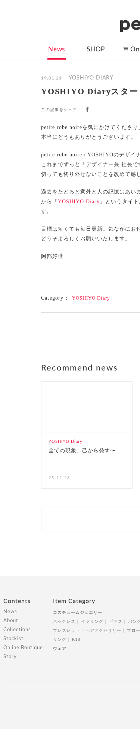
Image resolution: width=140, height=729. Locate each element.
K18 (76, 640)
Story (10, 656)
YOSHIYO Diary (79, 201)
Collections (17, 629)
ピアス (115, 622)
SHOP (96, 49)
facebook (87, 109)
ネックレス (64, 622)
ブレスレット (66, 630)
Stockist (13, 638)
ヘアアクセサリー (103, 630)
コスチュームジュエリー (77, 612)
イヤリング (92, 622)
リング (59, 640)
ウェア (59, 648)
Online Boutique (23, 647)
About (10, 620)
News (56, 49)
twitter (101, 109)
